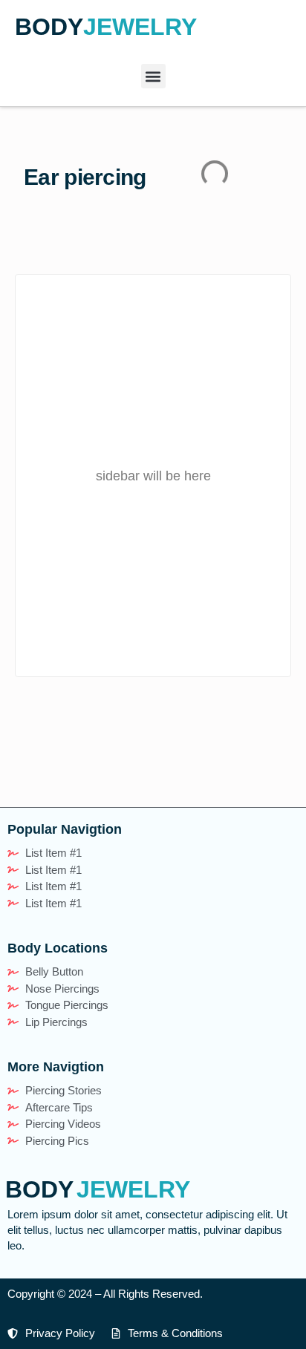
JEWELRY (140, 26)
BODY (49, 26)
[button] (153, 76)
